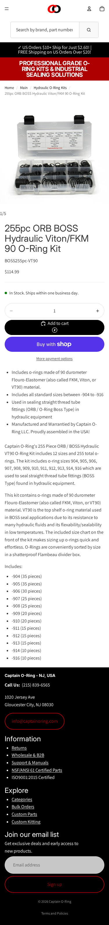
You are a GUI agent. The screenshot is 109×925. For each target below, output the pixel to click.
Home (9, 87)
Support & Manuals (30, 763)
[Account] (89, 8)
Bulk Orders (23, 807)
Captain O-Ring (60, 901)
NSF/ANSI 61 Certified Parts (37, 770)
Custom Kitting (26, 822)
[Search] (88, 30)
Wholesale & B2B (28, 755)
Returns (19, 748)
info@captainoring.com (35, 721)
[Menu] (6, 8)
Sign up (54, 884)
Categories (22, 799)
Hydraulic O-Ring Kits (50, 87)
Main (24, 87)
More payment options (54, 358)
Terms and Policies (54, 913)
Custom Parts (24, 814)
